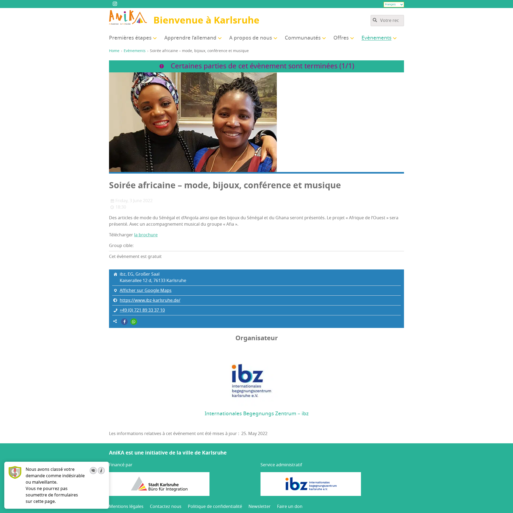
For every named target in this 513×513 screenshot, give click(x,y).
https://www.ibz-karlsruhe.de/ (150, 300)
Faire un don (289, 506)
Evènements (135, 51)
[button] (124, 321)
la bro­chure (146, 235)
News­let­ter (259, 506)
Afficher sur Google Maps (146, 290)
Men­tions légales (126, 506)
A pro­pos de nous (250, 38)
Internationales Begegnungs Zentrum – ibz (257, 413)
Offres (341, 38)
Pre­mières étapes (130, 38)
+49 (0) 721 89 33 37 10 (142, 310)
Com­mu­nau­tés (303, 38)
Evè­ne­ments (376, 38)
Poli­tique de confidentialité (215, 506)
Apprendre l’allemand (190, 38)
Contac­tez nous (165, 506)
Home (114, 51)
